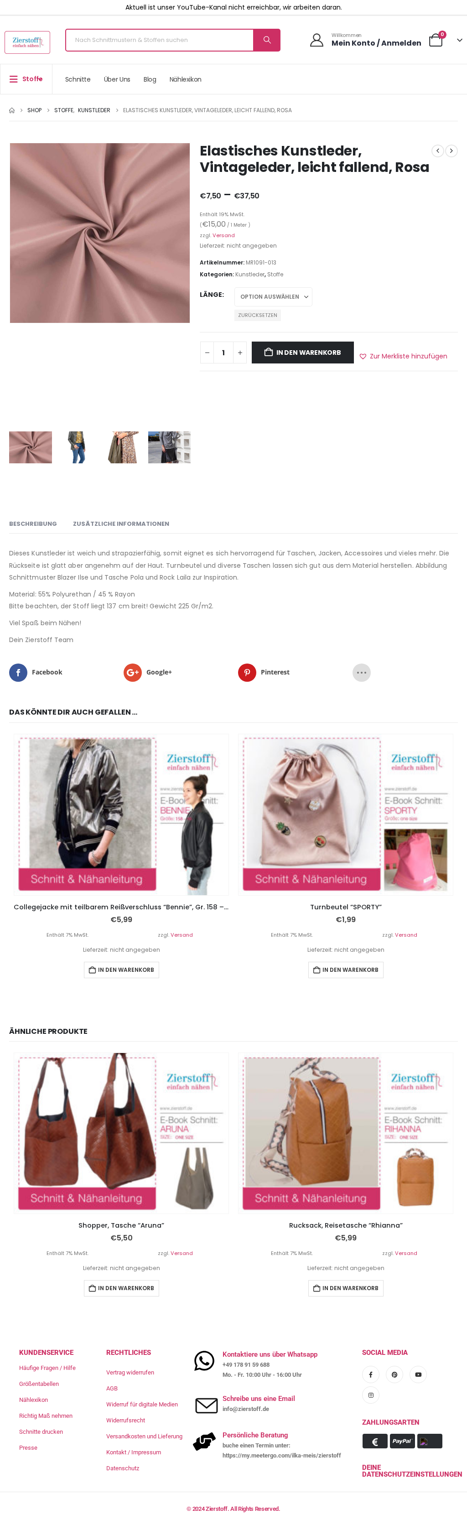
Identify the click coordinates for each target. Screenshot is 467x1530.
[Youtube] (418, 1374)
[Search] (266, 40)
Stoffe (275, 274)
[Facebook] (370, 1374)
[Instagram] (370, 1395)
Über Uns (117, 79)
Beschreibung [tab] (33, 523)
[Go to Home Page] (12, 110)
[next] (451, 151)
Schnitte (78, 79)
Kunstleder (250, 274)
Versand (224, 235)
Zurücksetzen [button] (257, 315)
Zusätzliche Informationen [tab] (121, 523)
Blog (150, 79)
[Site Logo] (27, 42)
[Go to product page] (121, 814)
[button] (402, 356)
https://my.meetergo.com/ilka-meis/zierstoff (282, 1455)
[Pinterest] (394, 1374)
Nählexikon (186, 79)
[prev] (437, 151)
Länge (211, 294)
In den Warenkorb (308, 352)
